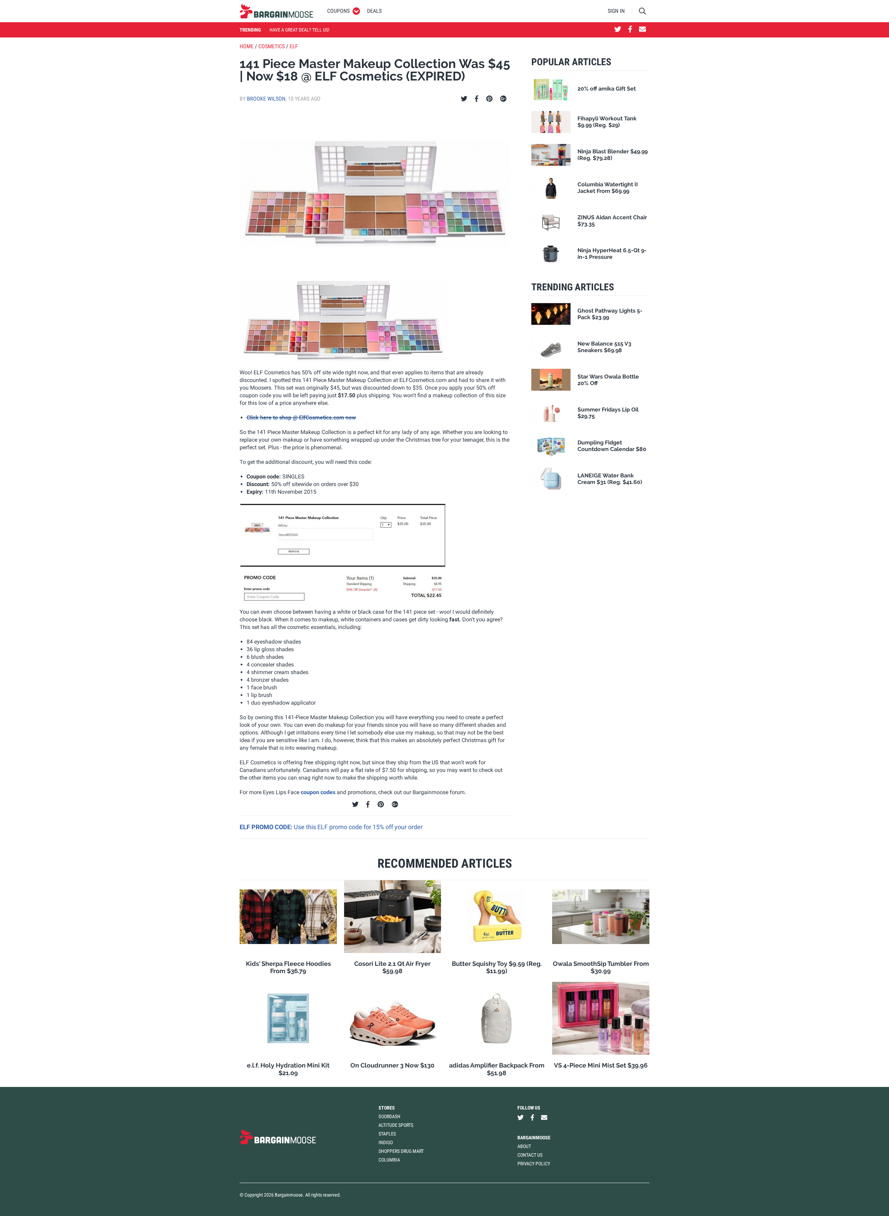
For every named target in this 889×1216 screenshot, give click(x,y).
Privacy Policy (533, 1163)
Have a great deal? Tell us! (299, 30)
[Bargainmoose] (276, 11)
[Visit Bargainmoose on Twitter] (618, 30)
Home (247, 46)
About (524, 1146)
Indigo (386, 1142)
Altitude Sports (396, 1125)
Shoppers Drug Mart (401, 1151)
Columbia (389, 1160)
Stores (387, 1108)
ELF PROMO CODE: (267, 827)
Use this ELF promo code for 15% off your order (358, 827)
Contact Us (529, 1155)
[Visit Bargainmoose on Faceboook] (630, 30)
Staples (387, 1134)
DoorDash (389, 1116)
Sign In (616, 11)
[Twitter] (464, 99)
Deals (374, 11)
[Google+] (503, 99)
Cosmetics (271, 46)
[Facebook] (476, 99)
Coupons (338, 11)
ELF (294, 46)
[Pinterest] (489, 99)
